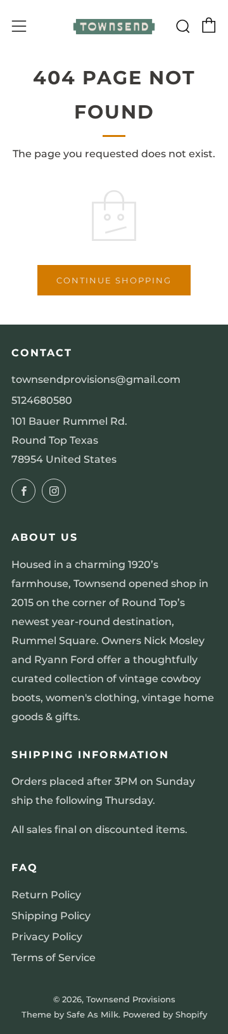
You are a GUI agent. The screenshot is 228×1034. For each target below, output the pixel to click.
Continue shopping (114, 280)
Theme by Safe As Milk (70, 1014)
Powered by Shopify (165, 1014)
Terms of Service (53, 958)
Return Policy (46, 895)
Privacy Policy (46, 937)
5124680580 (41, 400)
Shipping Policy (51, 916)
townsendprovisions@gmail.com (95, 379)
